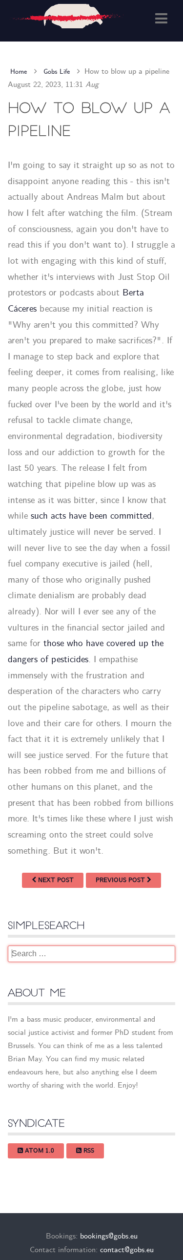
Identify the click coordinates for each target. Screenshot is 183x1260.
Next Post (55, 880)
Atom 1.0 (38, 1151)
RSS (87, 1151)
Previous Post (121, 880)
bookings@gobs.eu (109, 1237)
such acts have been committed (91, 516)
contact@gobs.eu (127, 1250)
